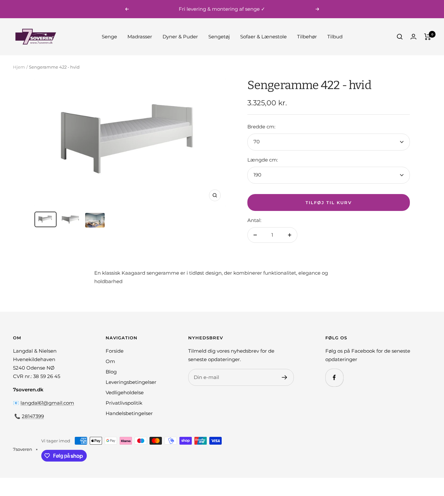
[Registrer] (284, 377)
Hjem (19, 67)
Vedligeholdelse (125, 392)
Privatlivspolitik (124, 403)
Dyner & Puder (180, 36)
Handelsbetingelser (129, 413)
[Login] (413, 36)
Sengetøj (219, 36)
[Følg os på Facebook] (334, 377)
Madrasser (139, 36)
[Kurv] (427, 36)
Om (110, 361)
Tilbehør (307, 36)
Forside (115, 351)
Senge (109, 36)
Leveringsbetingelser (131, 382)
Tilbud (335, 36)
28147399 (33, 416)
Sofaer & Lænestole (263, 36)
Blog (111, 372)
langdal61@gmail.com (47, 403)
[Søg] (400, 37)
